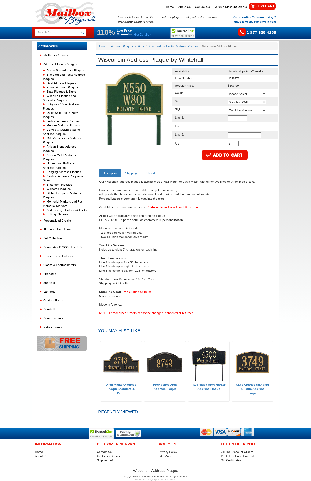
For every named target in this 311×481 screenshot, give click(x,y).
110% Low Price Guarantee (239, 456)
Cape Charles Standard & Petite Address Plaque (252, 389)
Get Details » (142, 34)
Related (149, 173)
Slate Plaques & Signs (61, 91)
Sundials (49, 282)
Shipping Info (105, 460)
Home (170, 6)
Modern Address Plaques (63, 125)
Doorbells (49, 309)
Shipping (131, 173)
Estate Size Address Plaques (66, 70)
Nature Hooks (52, 327)
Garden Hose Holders (58, 256)
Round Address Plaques (63, 87)
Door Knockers (53, 318)
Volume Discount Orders (230, 6)
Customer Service (109, 456)
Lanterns (49, 291)
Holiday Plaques (57, 214)
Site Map (165, 456)
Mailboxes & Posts (55, 55)
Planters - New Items (57, 229)
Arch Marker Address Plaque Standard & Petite (121, 389)
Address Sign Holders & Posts (67, 210)
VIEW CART (265, 6)
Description (110, 173)
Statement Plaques (59, 184)
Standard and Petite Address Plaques (173, 46)
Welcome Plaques (59, 188)
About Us (184, 6)
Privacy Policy (168, 452)
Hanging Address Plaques (64, 172)
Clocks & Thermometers (59, 265)
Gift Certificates (231, 460)
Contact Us (202, 6)
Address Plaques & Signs (60, 64)
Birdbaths (49, 273)
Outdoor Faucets (54, 300)
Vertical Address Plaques (63, 121)
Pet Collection (52, 238)
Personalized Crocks (57, 220)
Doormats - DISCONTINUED (62, 247)
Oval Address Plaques (61, 83)
